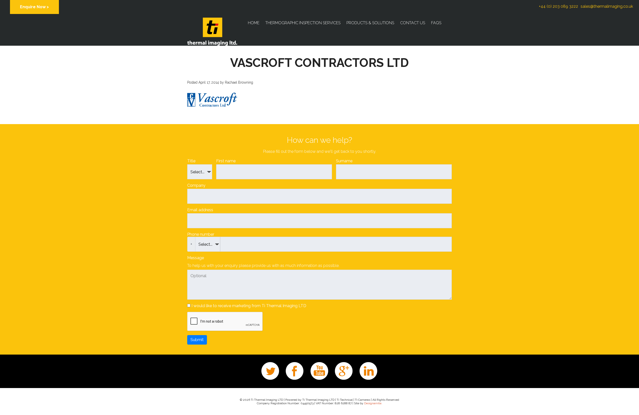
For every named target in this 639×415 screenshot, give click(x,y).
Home (253, 22)
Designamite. (373, 403)
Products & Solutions (370, 22)
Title (191, 161)
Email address (200, 210)
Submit (197, 339)
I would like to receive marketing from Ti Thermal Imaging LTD (248, 305)
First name (226, 161)
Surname (344, 161)
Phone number (200, 234)
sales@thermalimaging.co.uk (607, 6)
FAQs (436, 22)
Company (196, 185)
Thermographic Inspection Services (302, 22)
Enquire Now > (34, 6)
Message (195, 257)
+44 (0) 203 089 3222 (558, 6)
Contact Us (412, 22)
